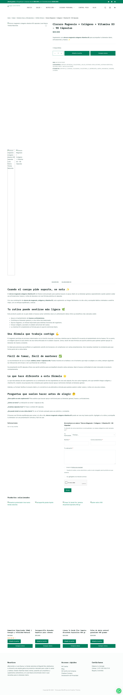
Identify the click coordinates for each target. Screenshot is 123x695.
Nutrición (50, 7)
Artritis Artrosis (67, 64)
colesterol (84, 68)
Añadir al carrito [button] (14, 641)
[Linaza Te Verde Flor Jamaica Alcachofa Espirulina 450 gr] (75, 564)
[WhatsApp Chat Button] (118, 690)
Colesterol (77, 64)
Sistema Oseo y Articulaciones (63, 66)
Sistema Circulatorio (93, 64)
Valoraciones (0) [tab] (66, 282)
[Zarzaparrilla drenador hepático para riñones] (47, 564)
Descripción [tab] (55, 282)
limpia (99, 68)
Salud (38, 7)
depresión (93, 68)
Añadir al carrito (77, 53)
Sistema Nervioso (106, 64)
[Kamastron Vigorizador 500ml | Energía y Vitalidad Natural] (20, 564)
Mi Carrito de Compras (69, 671)
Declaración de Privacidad (70, 675)
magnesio (105, 68)
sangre (111, 68)
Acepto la (74, 467)
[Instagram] (111, 1)
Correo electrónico (97, 440)
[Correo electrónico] (114, 1)
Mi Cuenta (65, 666)
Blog (94, 7)
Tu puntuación (67, 434)
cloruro (69, 68)
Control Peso (84, 7)
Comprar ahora (103, 53)
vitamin (55, 70)
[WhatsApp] (108, 1)
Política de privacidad (77, 467)
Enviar (68, 490)
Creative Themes (75, 690)
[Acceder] (110, 7)
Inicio (29, 7)
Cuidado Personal (66, 7)
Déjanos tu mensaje (98, 666)
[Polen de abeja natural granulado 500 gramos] (102, 564)
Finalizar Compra (67, 673)
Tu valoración (68, 448)
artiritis (63, 68)
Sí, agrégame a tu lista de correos (76, 476)
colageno (76, 68)
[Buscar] (105, 7)
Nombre (67, 440)
